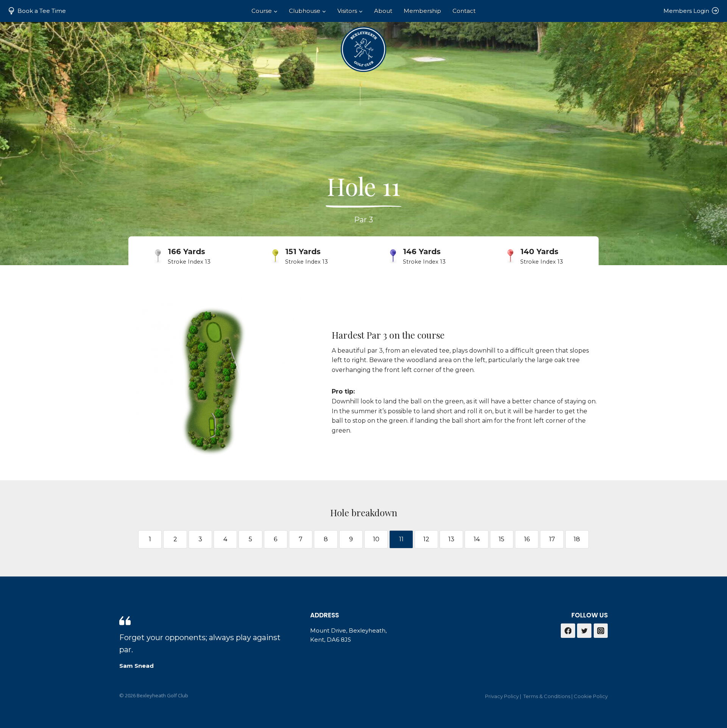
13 (451, 539)
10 (376, 539)
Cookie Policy (591, 696)
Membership (422, 10)
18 (577, 539)
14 (477, 539)
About (383, 10)
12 (426, 539)
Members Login (686, 10)
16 (527, 539)
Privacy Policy (502, 696)
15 (501, 539)
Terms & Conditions (546, 696)
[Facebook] (568, 630)
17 (552, 539)
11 (401, 539)
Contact (464, 10)
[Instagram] (601, 630)
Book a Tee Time (41, 10)
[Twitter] (584, 630)
